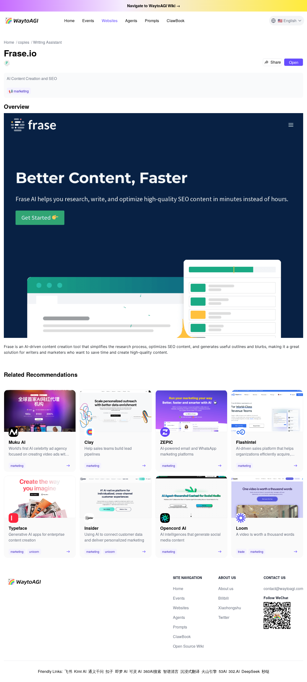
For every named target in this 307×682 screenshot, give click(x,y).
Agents (131, 20)
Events (88, 20)
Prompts (152, 20)
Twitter (223, 617)
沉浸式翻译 (190, 671)
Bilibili (223, 598)
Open (293, 62)
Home (69, 20)
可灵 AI (135, 671)
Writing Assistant (47, 42)
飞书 (68, 671)
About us (225, 588)
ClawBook (175, 20)
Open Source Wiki (188, 646)
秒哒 (265, 671)
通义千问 (96, 671)
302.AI (234, 671)
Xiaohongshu (229, 607)
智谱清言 (170, 671)
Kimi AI (80, 671)
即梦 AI (121, 671)
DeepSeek (251, 671)
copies (23, 42)
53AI (223, 671)
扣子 (109, 671)
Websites (110, 20)
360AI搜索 (152, 671)
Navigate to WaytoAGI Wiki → (153, 5)
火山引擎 (209, 671)
